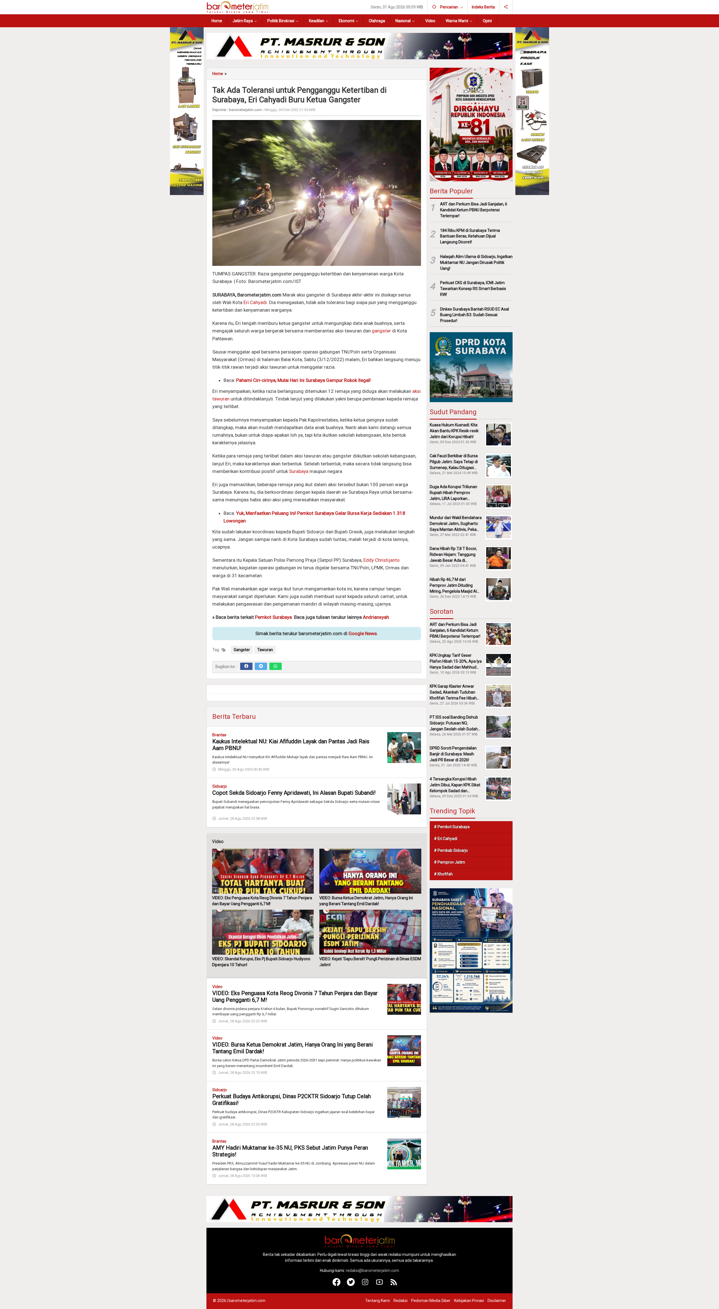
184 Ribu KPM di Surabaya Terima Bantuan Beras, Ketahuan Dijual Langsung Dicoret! (470, 236)
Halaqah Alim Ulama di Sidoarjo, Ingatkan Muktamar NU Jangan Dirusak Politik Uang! (476, 262)
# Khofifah (443, 873)
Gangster (242, 649)
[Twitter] (261, 666)
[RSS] (394, 1284)
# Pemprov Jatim (449, 862)
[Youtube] (380, 1284)
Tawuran (265, 649)
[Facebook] (246, 666)
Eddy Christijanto (381, 560)
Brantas (219, 735)
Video (217, 986)
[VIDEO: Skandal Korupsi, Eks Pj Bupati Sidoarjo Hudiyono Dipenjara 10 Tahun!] (263, 932)
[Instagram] (365, 1284)
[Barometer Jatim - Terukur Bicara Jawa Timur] (237, 6)
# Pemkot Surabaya (452, 826)
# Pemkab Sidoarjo (451, 850)
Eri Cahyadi (255, 302)
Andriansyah (376, 617)
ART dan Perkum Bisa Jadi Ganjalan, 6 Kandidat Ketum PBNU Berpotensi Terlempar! (473, 209)
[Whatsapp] (275, 666)
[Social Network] (506, 7)
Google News (363, 633)
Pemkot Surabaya (273, 617)
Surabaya (298, 471)
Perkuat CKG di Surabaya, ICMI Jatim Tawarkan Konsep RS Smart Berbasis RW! (473, 288)
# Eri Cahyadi (445, 838)
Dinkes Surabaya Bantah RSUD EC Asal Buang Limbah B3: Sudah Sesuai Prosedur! (474, 315)
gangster (381, 331)
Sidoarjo (219, 786)
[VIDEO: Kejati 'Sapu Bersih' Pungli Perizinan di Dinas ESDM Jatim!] (370, 932)
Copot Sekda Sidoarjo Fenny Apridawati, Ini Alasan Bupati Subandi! (294, 792)
